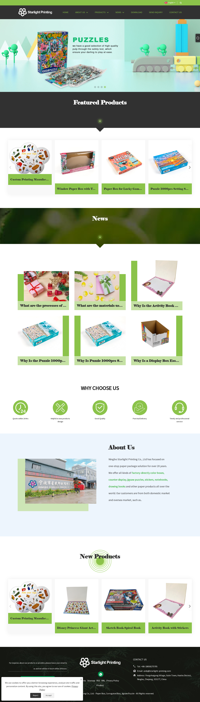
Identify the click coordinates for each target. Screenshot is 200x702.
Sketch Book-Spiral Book (123, 628)
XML (103, 680)
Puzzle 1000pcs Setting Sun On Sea (171, 189)
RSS (98, 680)
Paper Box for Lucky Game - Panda (124, 189)
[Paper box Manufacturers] (100, 55)
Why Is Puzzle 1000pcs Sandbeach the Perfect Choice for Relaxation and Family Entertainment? (101, 361)
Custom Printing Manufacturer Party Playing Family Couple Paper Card (31, 179)
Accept (49, 695)
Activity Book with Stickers (170, 628)
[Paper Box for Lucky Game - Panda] (123, 162)
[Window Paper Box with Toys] (77, 162)
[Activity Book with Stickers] (170, 601)
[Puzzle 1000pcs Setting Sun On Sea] (170, 162)
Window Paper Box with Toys (77, 189)
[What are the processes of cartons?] (46, 286)
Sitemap (91, 680)
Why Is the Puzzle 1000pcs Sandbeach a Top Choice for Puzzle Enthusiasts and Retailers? (44, 361)
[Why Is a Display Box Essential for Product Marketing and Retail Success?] (153, 333)
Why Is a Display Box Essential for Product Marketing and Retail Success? (158, 361)
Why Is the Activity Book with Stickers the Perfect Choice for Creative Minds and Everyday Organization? (158, 306)
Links (83, 680)
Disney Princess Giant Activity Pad (77, 628)
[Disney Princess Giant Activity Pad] (77, 601)
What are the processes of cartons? (44, 306)
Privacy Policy (112, 680)
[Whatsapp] (100, 674)
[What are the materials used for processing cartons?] (97, 286)
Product (100, 685)
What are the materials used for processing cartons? (101, 306)
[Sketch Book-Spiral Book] (123, 601)
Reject (35, 695)
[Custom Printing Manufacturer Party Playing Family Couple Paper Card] (30, 157)
